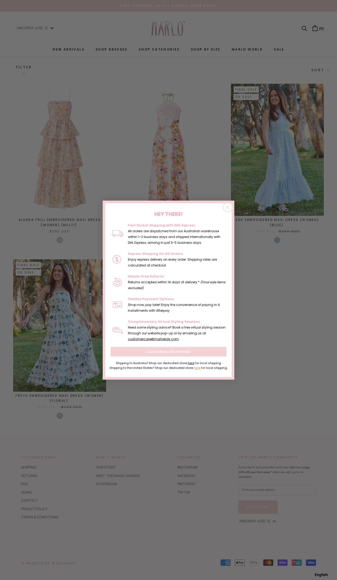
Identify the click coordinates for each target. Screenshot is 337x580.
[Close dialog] (227, 207)
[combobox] (321, 574)
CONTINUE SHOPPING (168, 351)
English (321, 574)
